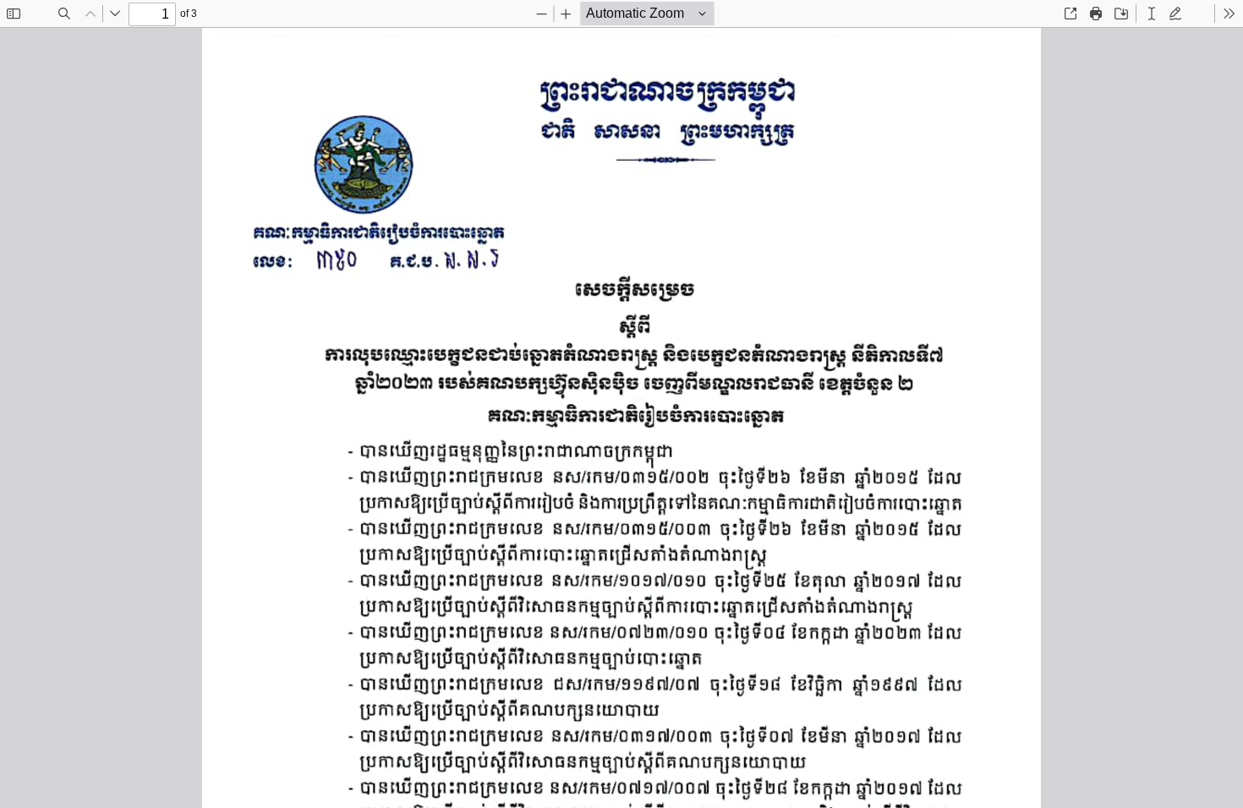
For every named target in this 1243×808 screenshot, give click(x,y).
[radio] (1152, 13)
